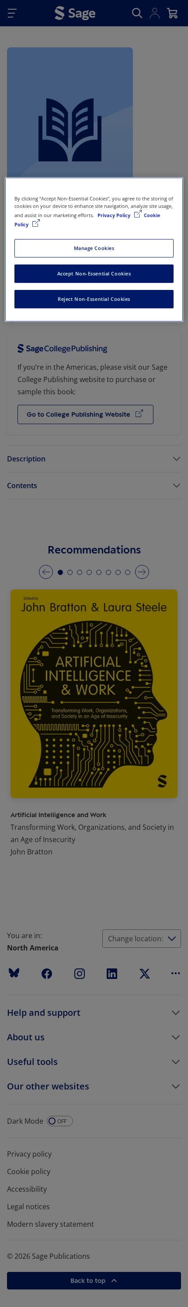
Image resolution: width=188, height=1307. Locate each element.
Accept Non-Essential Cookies (94, 273)
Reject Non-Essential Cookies (94, 299)
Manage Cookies (94, 248)
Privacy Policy (114, 215)
